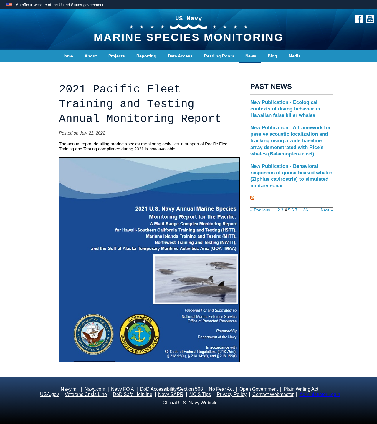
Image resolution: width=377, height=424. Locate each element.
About (91, 56)
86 (305, 210)
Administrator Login (320, 394)
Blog (272, 56)
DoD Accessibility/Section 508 (171, 389)
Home (67, 56)
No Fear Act (221, 389)
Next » (327, 210)
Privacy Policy (232, 394)
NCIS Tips (200, 394)
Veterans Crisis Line (86, 394)
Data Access (180, 56)
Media (295, 56)
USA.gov (49, 394)
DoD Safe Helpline (132, 394)
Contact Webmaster (273, 394)
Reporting (146, 56)
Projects (116, 56)
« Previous (260, 210)
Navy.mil (70, 389)
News (250, 56)
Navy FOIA (122, 389)
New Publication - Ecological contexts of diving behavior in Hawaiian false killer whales (285, 109)
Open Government (258, 389)
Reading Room (219, 56)
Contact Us (73, 67)
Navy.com (95, 389)
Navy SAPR (170, 394)
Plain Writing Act (301, 389)
